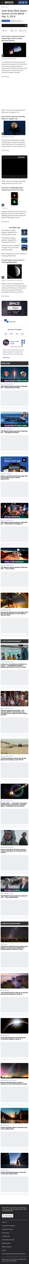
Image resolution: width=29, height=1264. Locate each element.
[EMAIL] (22, 345)
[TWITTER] (24, 340)
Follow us (15, 30)
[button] (26, 2)
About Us (4, 1222)
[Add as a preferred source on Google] (7, 1215)
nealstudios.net (10, 136)
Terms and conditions (7, 1229)
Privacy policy (5, 1232)
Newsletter (24, 30)
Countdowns (5, 21)
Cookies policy (6, 1236)
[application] (14, 166)
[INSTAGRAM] (22, 343)
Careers (4, 1250)
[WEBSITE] (24, 343)
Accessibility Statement (8, 1239)
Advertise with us (6, 1243)
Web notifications (6, 1246)
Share (5, 30)
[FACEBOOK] (22, 340)
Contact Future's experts (8, 1225)
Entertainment (5, 7)
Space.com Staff (16, 20)
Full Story (5, 76)
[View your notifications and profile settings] (23, 2)
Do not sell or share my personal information (13, 1253)
